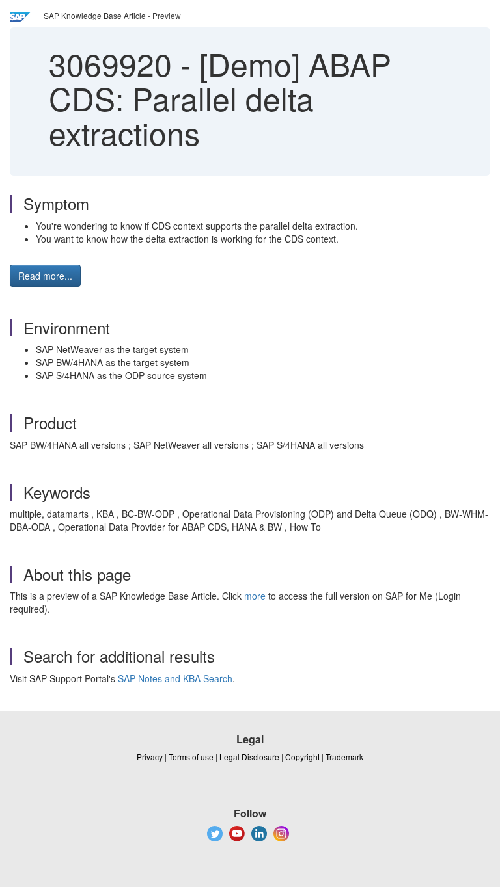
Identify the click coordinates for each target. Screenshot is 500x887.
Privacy (150, 756)
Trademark (344, 756)
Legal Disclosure (249, 756)
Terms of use (191, 756)
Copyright (302, 756)
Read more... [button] (45, 275)
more (255, 595)
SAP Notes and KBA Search (175, 678)
